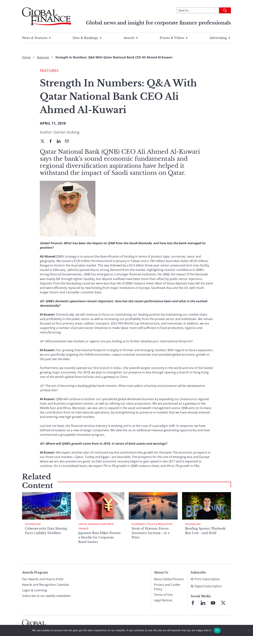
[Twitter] (44, 141)
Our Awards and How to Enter (43, 579)
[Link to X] (223, 603)
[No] (248, 630)
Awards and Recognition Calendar (45, 585)
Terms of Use (163, 595)
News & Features (34, 38)
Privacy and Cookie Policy (167, 587)
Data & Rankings (85, 38)
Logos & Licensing (34, 590)
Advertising (218, 38)
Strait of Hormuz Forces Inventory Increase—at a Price (150, 533)
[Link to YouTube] (213, 603)
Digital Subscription (208, 586)
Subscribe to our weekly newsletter (46, 596)
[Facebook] (52, 141)
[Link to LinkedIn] (203, 603)
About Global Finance (169, 579)
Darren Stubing (66, 132)
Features (43, 57)
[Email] (68, 141)
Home (26, 57)
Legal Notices (163, 600)
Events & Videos (172, 38)
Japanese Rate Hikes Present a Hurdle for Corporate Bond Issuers (99, 537)
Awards (128, 38)
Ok (217, 630)
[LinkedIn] (60, 141)
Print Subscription (207, 579)
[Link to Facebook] (193, 603)
